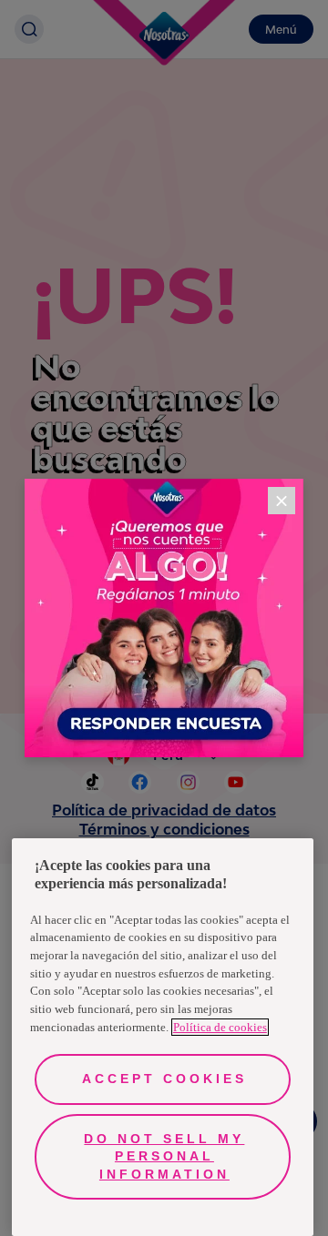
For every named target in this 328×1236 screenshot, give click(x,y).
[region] (162, 1037)
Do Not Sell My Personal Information (164, 1156)
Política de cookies (220, 1027)
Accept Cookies (164, 1078)
